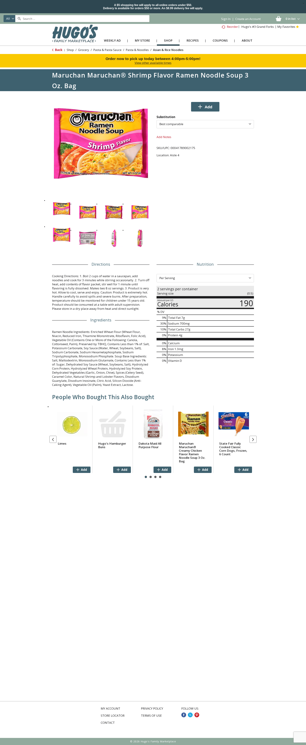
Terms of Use (151, 715)
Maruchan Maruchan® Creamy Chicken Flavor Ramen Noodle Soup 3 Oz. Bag (192, 452)
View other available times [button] (153, 63)
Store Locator (112, 715)
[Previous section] (52, 439)
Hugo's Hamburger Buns (112, 445)
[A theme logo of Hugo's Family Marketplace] (75, 37)
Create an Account (248, 19)
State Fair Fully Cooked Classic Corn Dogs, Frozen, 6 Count (233, 448)
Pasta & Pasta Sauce (107, 50)
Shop (70, 50)
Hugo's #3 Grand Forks (257, 27)
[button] (61, 208)
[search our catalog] (19, 18)
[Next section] (253, 439)
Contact (108, 722)
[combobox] (9, 18)
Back (58, 50)
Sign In (226, 19)
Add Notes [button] (164, 137)
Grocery (83, 50)
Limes (62, 443)
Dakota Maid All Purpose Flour (149, 445)
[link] (183, 714)
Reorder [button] (232, 27)
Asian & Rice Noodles (168, 50)
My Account (110, 708)
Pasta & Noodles (137, 50)
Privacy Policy (152, 708)
